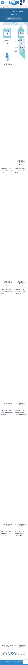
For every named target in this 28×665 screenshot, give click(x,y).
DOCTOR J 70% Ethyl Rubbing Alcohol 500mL (20, 283)
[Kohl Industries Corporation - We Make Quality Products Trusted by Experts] (14, 2)
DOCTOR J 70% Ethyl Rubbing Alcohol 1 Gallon (7, 525)
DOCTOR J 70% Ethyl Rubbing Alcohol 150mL (20, 162)
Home (7, 11)
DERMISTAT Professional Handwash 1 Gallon (20, 42)
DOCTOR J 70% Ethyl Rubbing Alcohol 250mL (7, 283)
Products (13, 11)
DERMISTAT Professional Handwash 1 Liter (7, 42)
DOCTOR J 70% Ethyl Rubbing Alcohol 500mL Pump (7, 404)
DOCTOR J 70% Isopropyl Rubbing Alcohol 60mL (7, 645)
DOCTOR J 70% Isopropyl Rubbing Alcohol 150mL (20, 645)
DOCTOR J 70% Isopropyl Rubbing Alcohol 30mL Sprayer (20, 525)
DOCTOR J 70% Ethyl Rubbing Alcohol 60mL (7, 65)
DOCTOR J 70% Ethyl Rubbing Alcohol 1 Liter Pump (20, 404)
